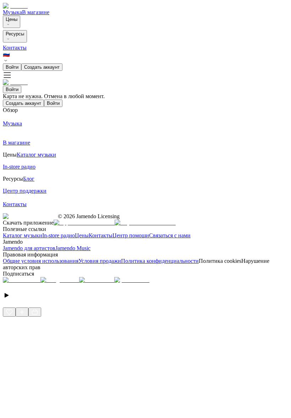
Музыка (12, 12)
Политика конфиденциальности (160, 261)
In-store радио (58, 235)
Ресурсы (15, 33)
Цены (11, 19)
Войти (12, 67)
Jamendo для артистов (29, 248)
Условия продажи (99, 261)
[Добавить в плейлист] (22, 312)
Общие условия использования (40, 261)
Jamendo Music (72, 248)
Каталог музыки (22, 235)
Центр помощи (130, 235)
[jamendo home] (15, 6)
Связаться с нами (170, 235)
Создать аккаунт (42, 67)
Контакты (15, 48)
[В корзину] (34, 312)
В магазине (35, 12)
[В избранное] (9, 312)
